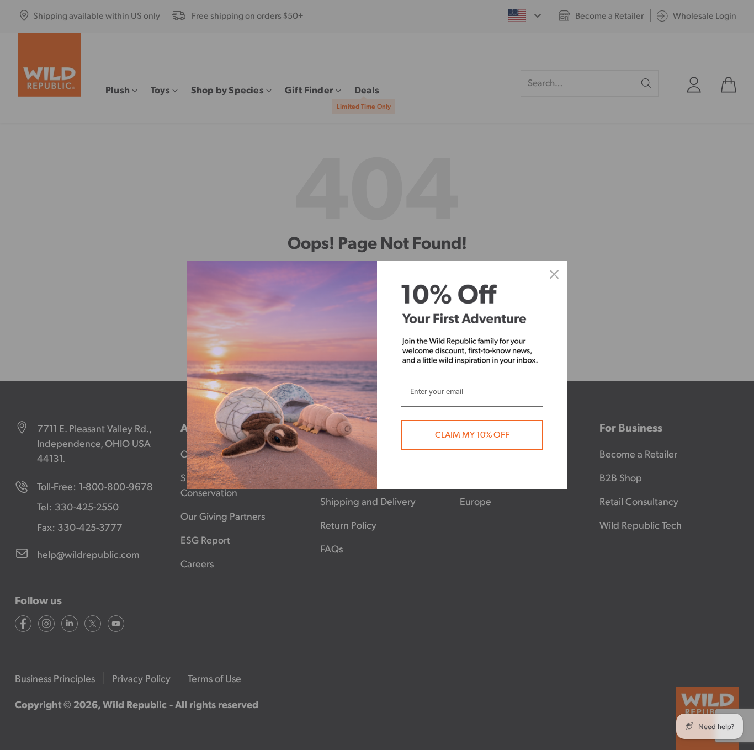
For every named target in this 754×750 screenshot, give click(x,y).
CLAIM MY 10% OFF (472, 434)
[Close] (554, 274)
